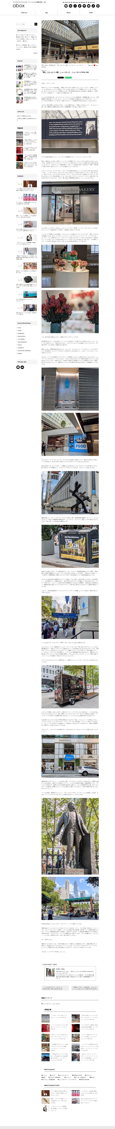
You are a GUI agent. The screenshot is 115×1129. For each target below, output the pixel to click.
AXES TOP (67, 2)
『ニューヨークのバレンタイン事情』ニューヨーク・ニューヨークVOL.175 (30, 149)
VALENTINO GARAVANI (24, 350)
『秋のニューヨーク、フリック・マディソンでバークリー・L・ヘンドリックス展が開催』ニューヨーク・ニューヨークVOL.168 (89, 1057)
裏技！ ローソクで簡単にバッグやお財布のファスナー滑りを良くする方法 (26, 216)
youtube (89, 6)
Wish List (24, 13)
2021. (43, 70)
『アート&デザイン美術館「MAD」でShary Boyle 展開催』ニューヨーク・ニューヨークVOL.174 (30, 157)
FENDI (19, 330)
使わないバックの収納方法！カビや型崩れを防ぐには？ (26, 271)
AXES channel (84, 1079)
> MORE (35, 53)
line (66, 6)
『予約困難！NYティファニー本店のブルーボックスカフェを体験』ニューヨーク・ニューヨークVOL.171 (59, 1047)
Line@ (18, 367)
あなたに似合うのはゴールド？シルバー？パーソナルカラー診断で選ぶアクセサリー (26, 230)
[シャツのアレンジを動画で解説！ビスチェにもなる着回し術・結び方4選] (26, 197)
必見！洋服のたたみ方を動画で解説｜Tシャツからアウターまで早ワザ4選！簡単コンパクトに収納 (26, 286)
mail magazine (22, 367)
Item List (92, 2)
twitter (79, 6)
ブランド (28, 37)
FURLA (20, 345)
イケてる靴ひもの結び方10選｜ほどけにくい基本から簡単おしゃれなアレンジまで (26, 189)
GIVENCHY (21, 347)
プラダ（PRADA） (21, 39)
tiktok (93, 6)
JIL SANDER (21, 339)
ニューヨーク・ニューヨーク (51, 1004)
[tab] (60, 78)
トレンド (29, 39)
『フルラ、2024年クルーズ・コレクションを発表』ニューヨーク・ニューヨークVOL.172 (89, 1036)
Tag (46, 13)
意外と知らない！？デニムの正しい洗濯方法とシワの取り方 (26, 313)
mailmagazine (70, 6)
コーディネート (31, 35)
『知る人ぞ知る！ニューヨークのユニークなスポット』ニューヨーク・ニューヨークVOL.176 (30, 142)
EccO (25, 41)
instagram (84, 6)
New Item (76, 2)
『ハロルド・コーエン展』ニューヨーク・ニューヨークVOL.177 (30, 134)
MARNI (20, 353)
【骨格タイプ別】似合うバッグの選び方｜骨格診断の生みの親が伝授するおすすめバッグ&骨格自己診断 (26, 257)
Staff (91, 13)
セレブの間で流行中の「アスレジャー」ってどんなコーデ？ (26, 300)
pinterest (98, 6)
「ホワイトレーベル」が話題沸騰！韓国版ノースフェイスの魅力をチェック (26, 243)
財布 (33, 37)
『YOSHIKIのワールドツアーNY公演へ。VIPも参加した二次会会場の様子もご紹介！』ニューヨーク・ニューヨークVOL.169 (59, 1057)
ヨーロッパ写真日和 (22, 45)
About (69, 13)
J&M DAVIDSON (22, 342)
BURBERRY (21, 333)
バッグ (18, 35)
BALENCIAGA (21, 336)
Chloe (19, 327)
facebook (75, 6)
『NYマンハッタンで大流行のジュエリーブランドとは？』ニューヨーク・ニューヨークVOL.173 (30, 164)
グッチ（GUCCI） (81, 1077)
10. (44, 70)
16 (46, 70)
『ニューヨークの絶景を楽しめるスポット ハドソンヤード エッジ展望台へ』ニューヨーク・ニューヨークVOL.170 (89, 1047)
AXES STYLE (20, 37)
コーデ (24, 35)
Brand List (84, 2)
